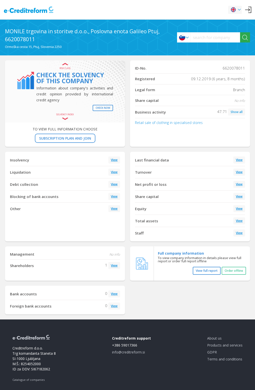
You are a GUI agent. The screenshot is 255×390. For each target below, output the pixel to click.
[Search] (245, 37)
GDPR (212, 352)
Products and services (225, 345)
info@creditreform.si (128, 352)
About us (214, 338)
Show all (237, 112)
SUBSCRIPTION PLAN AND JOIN (65, 138)
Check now (103, 108)
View (114, 160)
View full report (207, 271)
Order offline (234, 271)
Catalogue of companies (28, 380)
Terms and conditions (224, 359)
